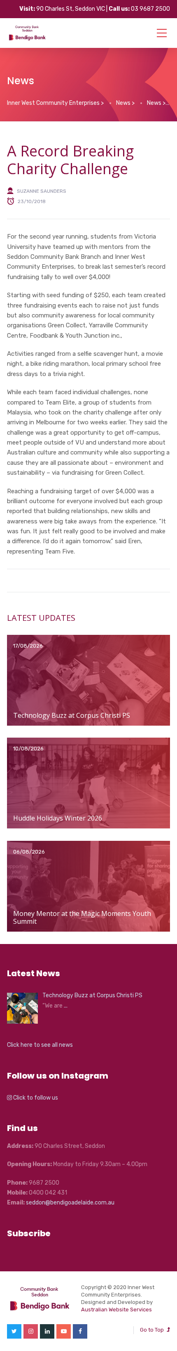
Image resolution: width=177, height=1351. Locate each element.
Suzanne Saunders (41, 191)
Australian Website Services (116, 1309)
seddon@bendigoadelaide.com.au (70, 1202)
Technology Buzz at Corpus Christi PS (71, 715)
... (66, 1005)
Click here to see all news (40, 1044)
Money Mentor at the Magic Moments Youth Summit (82, 917)
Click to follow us (35, 1097)
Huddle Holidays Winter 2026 (57, 818)
